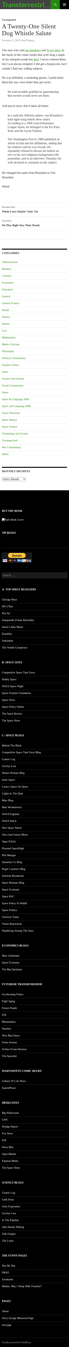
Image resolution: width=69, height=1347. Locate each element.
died (36, 59)
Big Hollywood (10, 1112)
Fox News (7, 1133)
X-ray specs (54, 50)
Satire (5, 371)
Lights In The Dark (12, 793)
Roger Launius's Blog (13, 869)
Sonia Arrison (9, 1042)
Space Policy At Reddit (14, 903)
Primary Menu (64, 4)
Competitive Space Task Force (18, 672)
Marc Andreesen (10, 955)
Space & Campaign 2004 (15, 399)
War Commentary (11, 447)
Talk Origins (9, 1233)
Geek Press (8, 1199)
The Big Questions (12, 969)
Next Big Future (11, 1035)
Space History (9, 419)
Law (4, 330)
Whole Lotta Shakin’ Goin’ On (20, 209)
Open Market (9, 1154)
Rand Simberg (27, 40)
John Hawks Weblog (13, 1227)
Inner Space (8, 779)
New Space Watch (11, 827)
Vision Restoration (12, 923)
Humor (6, 323)
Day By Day (8, 1265)
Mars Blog (7, 800)
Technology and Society (15, 433)
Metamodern (9, 1021)
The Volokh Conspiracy (14, 647)
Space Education (11, 413)
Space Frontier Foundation (16, 693)
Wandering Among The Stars (17, 930)
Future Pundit (9, 1008)
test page (6, 1325)
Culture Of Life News (14, 1081)
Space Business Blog (13, 882)
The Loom (7, 1240)
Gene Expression (11, 1206)
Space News (8, 700)
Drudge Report (10, 1126)
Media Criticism (10, 344)
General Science (10, 303)
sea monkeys (33, 50)
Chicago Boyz (9, 599)
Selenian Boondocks (13, 875)
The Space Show (11, 720)
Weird (5, 454)
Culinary (6, 275)
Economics (8, 282)
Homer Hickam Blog (13, 773)
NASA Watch (9, 821)
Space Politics (9, 910)
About (5, 1311)
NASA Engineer (11, 814)
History (6, 317)
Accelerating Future (12, 994)
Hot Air (6, 613)
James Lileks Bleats (12, 627)
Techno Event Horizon (14, 1049)
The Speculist (9, 1056)
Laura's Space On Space (15, 786)
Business (6, 269)
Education (7, 289)
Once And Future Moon (15, 834)
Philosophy (8, 351)
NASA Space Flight (12, 686)
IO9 (4, 1015)
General (6, 296)
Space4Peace (9, 1088)
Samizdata (7, 640)
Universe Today (10, 917)
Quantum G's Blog (12, 862)
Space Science (9, 426)
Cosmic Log (8, 759)
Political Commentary (14, 358)
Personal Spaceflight (13, 848)
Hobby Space (9, 679)
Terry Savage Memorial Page (18, 1318)
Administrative (10, 262)
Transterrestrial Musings (26, 4)
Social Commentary (12, 385)
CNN (4, 1119)
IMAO (5, 1272)
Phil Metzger (9, 855)
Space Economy (10, 889)
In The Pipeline (10, 1220)
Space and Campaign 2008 (16, 406)
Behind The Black (11, 745)
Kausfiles (7, 633)
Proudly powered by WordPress (16, 1342)
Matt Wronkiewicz (12, 807)
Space (5, 392)
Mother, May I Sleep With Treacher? (22, 1286)
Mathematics (9, 337)
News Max (7, 1147)
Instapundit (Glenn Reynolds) (18, 620)
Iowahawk (7, 1279)
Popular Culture (10, 365)
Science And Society (13, 378)
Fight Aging (8, 1001)
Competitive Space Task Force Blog (21, 752)
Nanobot (6, 1028)
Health (5, 310)
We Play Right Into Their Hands (21, 223)
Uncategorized (9, 19)
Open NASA (9, 841)
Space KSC (8, 896)
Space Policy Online (13, 706)
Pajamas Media (10, 1160)
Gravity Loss (9, 766)
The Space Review (12, 713)
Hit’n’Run (7, 606)
